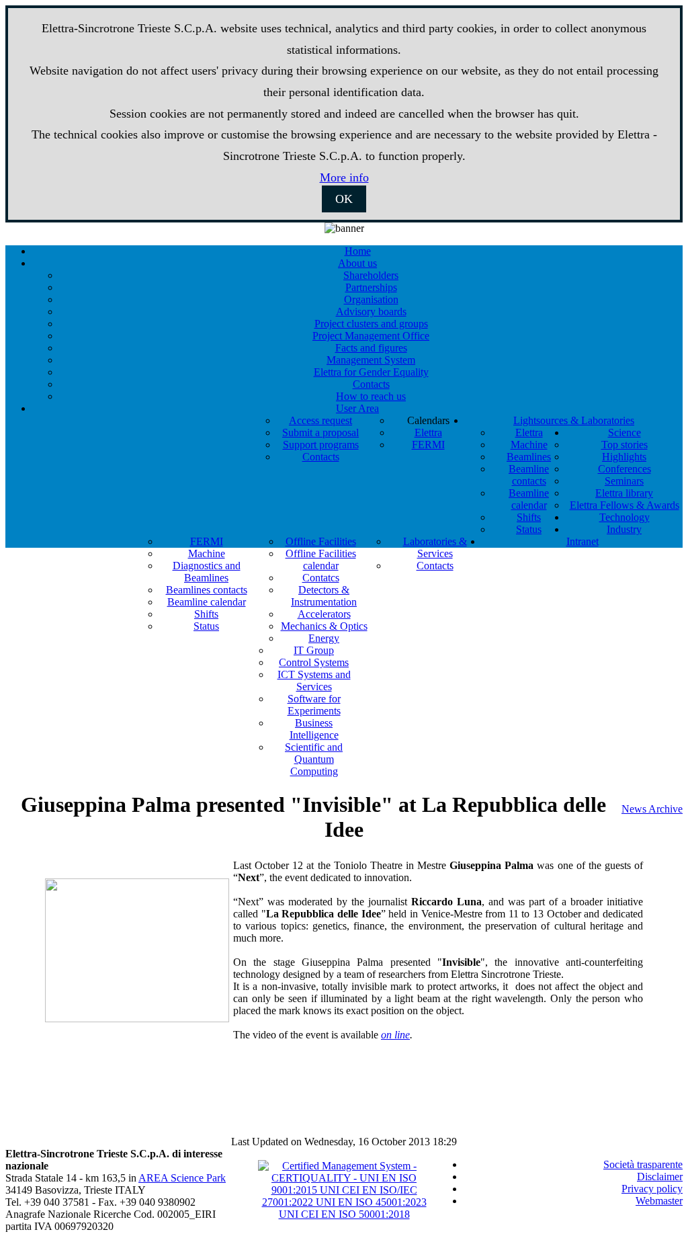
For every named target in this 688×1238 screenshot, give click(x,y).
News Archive (652, 809)
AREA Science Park (182, 1178)
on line (395, 1034)
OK (344, 199)
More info (344, 177)
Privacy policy (652, 1188)
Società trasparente (643, 1164)
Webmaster (659, 1200)
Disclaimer (660, 1176)
